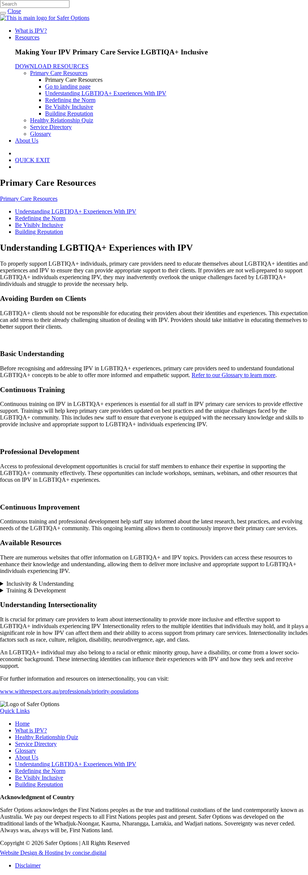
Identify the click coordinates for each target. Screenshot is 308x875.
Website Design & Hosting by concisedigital (53, 852)
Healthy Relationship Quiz (61, 120)
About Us (26, 140)
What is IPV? (31, 30)
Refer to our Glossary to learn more (233, 375)
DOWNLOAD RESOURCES (52, 66)
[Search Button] (3, 13)
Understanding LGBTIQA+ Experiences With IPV (105, 93)
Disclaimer (28, 865)
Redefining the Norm (70, 100)
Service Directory (51, 127)
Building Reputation (69, 113)
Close (14, 11)
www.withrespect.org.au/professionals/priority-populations (69, 691)
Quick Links (15, 711)
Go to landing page (68, 86)
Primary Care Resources (59, 73)
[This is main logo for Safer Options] (44, 18)
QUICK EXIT (32, 160)
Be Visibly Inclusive (69, 107)
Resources (27, 37)
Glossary (40, 134)
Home (22, 723)
